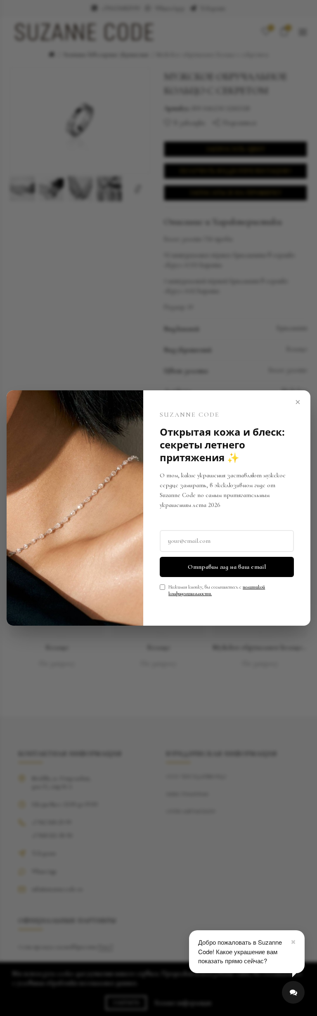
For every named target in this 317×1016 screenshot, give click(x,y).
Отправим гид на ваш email (227, 566)
